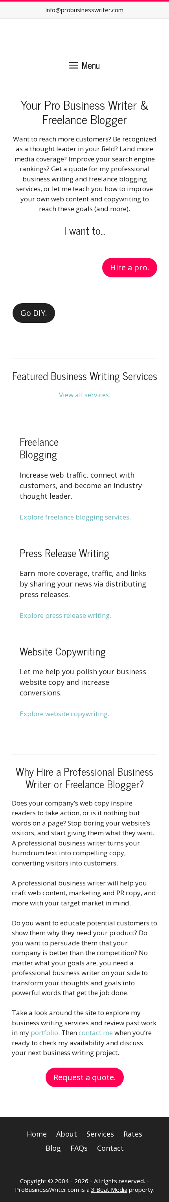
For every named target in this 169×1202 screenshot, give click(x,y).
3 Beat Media (109, 1189)
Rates (132, 1134)
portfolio (44, 1032)
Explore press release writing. (65, 615)
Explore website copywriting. (64, 713)
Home (37, 1134)
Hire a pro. (129, 267)
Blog (53, 1148)
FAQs (79, 1148)
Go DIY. (33, 313)
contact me (96, 1032)
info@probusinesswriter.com (84, 10)
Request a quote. (84, 1077)
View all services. (84, 394)
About (66, 1134)
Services (100, 1134)
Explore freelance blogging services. (75, 516)
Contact (110, 1148)
